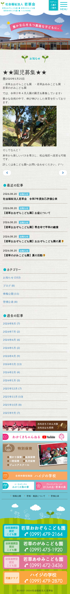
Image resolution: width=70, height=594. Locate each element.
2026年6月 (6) (11, 339)
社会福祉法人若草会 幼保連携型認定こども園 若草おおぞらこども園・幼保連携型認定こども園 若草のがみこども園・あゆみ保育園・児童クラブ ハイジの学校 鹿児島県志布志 (18, 7)
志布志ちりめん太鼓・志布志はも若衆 (35, 426)
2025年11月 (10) (13, 396)
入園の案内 (53, 5)
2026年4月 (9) (11, 355)
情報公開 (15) (11, 293)
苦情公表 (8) (10, 301)
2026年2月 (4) (11, 372)
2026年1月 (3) (11, 380)
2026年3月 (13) (12, 364)
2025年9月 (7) (11, 412)
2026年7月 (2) (11, 331)
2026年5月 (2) (11, 347)
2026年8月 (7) (11, 323)
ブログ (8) (9, 285)
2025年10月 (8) (12, 404)
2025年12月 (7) (12, 388)
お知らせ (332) (12, 277)
